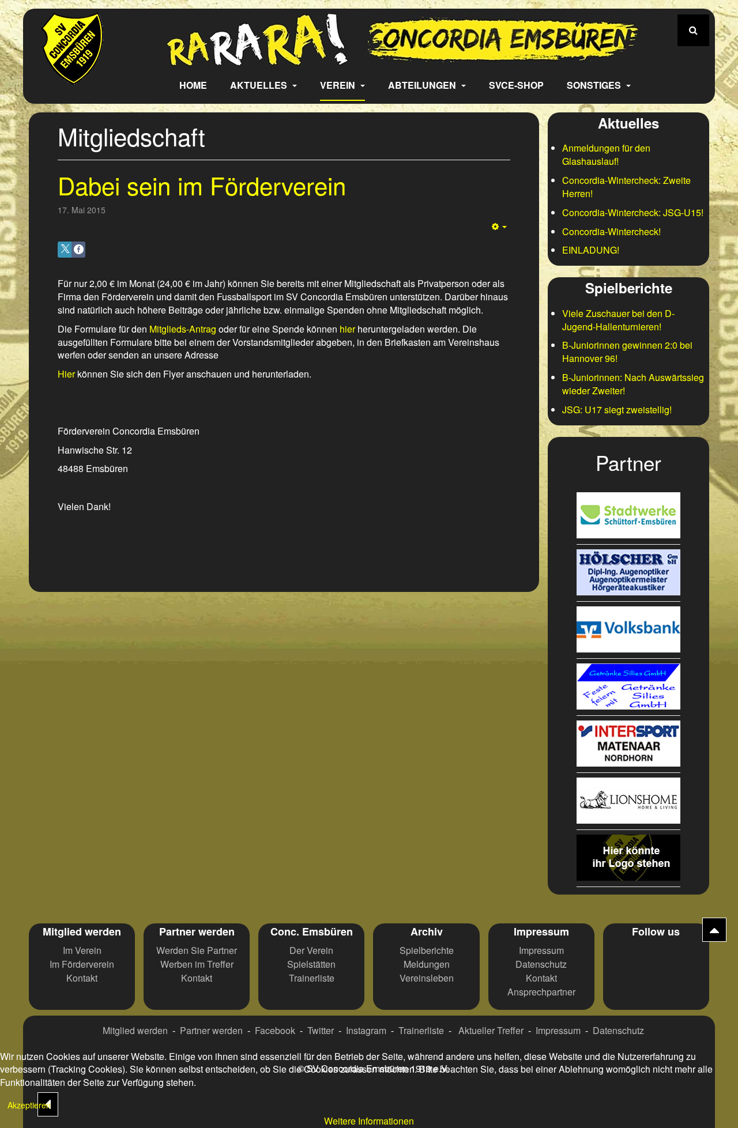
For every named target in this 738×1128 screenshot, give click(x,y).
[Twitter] (656, 956)
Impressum (541, 950)
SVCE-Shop (516, 85)
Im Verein (82, 950)
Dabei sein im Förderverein (202, 185)
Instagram (366, 1030)
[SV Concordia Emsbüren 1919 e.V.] (72, 76)
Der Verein (311, 950)
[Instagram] (684, 956)
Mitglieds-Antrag (182, 328)
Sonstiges (595, 85)
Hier (66, 373)
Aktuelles (259, 85)
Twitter (320, 1030)
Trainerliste (311, 977)
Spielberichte (427, 950)
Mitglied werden (135, 1030)
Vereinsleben (427, 977)
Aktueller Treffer (491, 1030)
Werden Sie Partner (196, 950)
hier (347, 328)
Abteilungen (423, 85)
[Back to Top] (714, 930)
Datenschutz (541, 964)
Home (193, 85)
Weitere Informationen (369, 1120)
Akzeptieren (29, 1105)
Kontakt (81, 977)
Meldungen (427, 964)
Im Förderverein (82, 964)
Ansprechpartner (541, 991)
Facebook (275, 1030)
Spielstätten (311, 964)
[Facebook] (628, 956)
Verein (338, 85)
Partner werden (211, 1030)
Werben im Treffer (197, 964)
